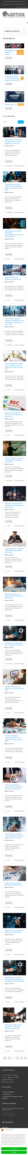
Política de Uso (7, 1094)
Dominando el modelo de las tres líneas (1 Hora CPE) (14, 644)
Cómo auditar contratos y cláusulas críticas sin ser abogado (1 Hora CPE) (13, 141)
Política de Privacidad (8, 1092)
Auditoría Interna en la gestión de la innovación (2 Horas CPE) (14, 596)
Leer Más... (9, 58)
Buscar (21, 122)
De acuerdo (14, 1148)
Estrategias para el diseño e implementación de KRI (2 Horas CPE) (14, 550)
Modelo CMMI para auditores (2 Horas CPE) (13, 278)
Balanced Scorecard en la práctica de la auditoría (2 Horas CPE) (13, 414)
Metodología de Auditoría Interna (10, 52)
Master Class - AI (10, 105)
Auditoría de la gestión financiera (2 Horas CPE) (13, 884)
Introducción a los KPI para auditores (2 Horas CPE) (14, 931)
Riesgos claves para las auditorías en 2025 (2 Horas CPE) (14, 688)
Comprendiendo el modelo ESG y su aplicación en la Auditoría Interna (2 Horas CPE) (14, 366)
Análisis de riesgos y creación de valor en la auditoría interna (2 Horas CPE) (13, 738)
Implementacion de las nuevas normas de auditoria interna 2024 (12, 78)
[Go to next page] (25, 1058)
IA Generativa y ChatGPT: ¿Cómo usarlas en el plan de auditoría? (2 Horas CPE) (14, 836)
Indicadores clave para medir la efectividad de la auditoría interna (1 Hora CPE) (13, 187)
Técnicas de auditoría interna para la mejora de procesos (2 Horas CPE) (13, 787)
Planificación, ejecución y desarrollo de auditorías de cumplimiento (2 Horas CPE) (14, 979)
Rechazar (14, 1152)
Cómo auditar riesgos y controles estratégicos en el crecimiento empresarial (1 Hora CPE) (14, 321)
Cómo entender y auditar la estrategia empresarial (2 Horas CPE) (14, 460)
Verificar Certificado (8, 1114)
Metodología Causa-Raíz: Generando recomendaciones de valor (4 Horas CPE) (14, 234)
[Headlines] (14, 14)
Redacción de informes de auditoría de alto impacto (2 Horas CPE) (14, 505)
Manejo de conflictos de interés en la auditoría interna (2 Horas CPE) (13, 1027)
